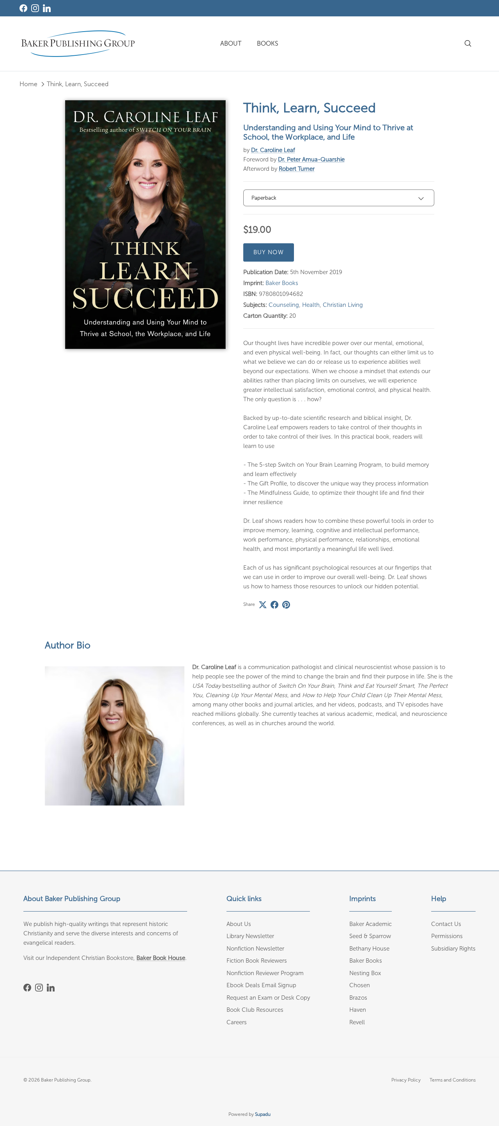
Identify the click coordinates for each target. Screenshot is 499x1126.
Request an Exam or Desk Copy (268, 997)
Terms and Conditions (453, 1080)
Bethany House (369, 948)
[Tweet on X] (263, 605)
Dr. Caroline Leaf (273, 150)
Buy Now (268, 252)
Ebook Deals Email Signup (261, 985)
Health (311, 304)
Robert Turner (297, 168)
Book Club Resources (254, 1009)
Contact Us (446, 924)
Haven (357, 1009)
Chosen (359, 985)
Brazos (358, 997)
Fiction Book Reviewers (256, 960)
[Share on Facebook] (274, 605)
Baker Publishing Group (65, 1080)
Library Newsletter (250, 936)
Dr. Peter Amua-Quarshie (311, 159)
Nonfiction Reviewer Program (265, 973)
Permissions (447, 936)
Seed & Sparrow (370, 936)
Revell (357, 1022)
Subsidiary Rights (453, 948)
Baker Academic (370, 924)
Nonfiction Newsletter (255, 948)
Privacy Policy (406, 1080)
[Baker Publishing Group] (77, 43)
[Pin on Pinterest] (286, 605)
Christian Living (343, 304)
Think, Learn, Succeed (77, 84)
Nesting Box (365, 973)
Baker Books (281, 283)
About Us (238, 924)
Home (28, 84)
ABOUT (230, 43)
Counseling (284, 304)
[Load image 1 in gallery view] (145, 224)
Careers (236, 1022)
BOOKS (267, 43)
